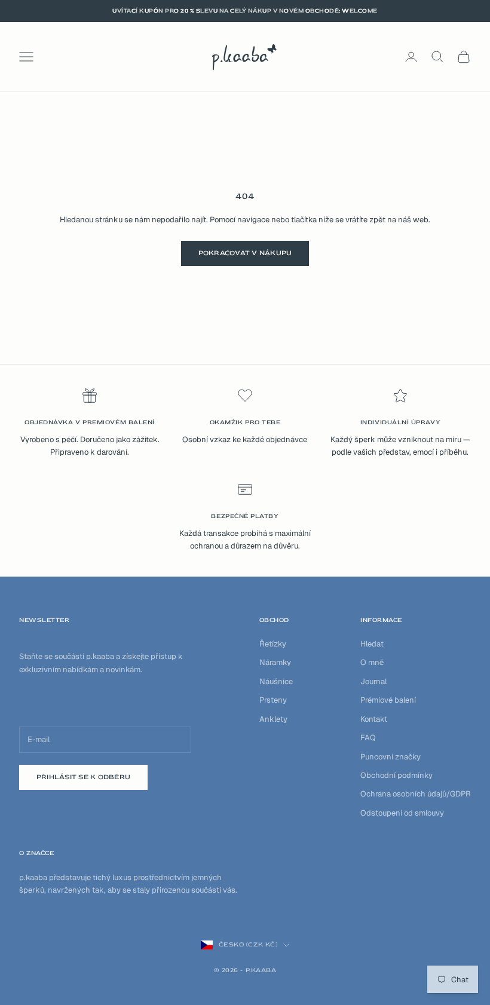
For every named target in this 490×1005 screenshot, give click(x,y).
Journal (373, 681)
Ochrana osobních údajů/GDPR (415, 794)
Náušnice (276, 681)
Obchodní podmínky (396, 775)
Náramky (275, 662)
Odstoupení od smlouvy (402, 813)
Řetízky (272, 644)
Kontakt (373, 719)
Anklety (273, 719)
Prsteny (273, 700)
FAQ (368, 738)
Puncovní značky (390, 757)
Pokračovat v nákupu (245, 253)
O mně (372, 662)
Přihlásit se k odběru (83, 777)
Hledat (372, 644)
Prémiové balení (388, 700)
